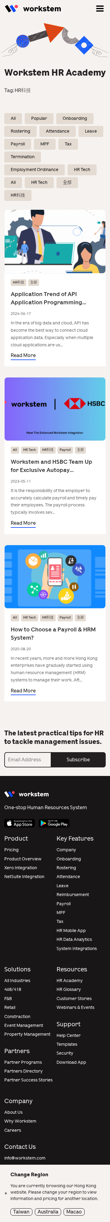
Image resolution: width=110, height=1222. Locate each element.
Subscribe (78, 759)
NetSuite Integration (24, 877)
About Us (13, 1112)
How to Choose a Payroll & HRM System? (53, 633)
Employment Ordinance (34, 170)
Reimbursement (73, 895)
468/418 (12, 989)
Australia (48, 1212)
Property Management (27, 1034)
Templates (67, 1044)
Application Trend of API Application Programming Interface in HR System (46, 299)
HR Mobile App (71, 931)
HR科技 (18, 195)
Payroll (18, 144)
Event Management (23, 1025)
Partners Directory (23, 1071)
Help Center (69, 1035)
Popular (39, 118)
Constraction (17, 1017)
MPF (44, 144)
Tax (68, 144)
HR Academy (70, 981)
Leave (91, 131)
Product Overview (23, 859)
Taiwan (21, 1212)
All (13, 118)
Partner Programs (23, 1062)
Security (65, 1053)
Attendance (57, 131)
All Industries (17, 981)
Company (66, 850)
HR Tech (82, 170)
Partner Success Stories (28, 1080)
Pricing (11, 850)
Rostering (20, 131)
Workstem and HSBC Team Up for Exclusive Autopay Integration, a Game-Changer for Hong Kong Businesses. (51, 466)
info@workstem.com (25, 1158)
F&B (8, 999)
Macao (74, 1212)
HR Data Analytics (74, 939)
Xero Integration (20, 868)
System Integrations (77, 949)
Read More (23, 355)
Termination (23, 157)
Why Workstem (20, 1121)
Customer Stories (74, 999)
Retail (9, 1007)
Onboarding (75, 118)
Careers (12, 1130)
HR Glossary (69, 989)
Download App (71, 1062)
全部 (67, 182)
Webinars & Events (75, 1007)
